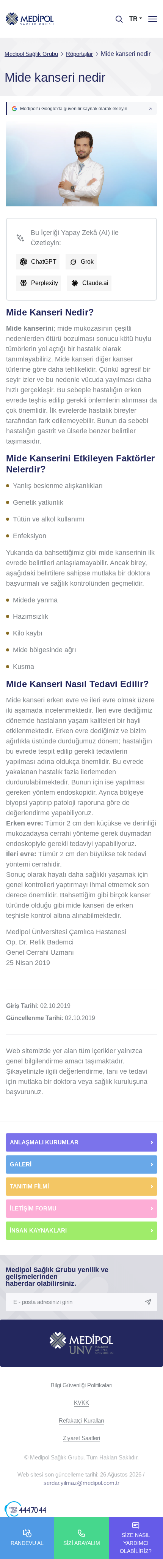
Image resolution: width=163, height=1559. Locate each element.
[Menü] (152, 19)
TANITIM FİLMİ (29, 1186)
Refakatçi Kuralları (81, 1420)
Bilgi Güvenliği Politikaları (82, 1385)
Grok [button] (87, 261)
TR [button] (133, 19)
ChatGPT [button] (43, 261)
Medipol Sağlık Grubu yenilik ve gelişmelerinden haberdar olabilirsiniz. (57, 1276)
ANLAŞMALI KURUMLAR (44, 1142)
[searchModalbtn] (116, 16)
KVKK (81, 1402)
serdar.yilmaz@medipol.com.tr (81, 1483)
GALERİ (20, 1164)
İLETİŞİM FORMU (33, 1208)
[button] (81, 108)
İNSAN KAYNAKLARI (39, 1230)
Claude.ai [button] (95, 283)
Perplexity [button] (44, 283)
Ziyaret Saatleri (81, 1438)
